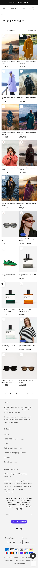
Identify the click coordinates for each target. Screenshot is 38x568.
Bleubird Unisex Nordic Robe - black (10, 204)
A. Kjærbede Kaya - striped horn (9, 239)
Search (6, 434)
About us (7, 443)
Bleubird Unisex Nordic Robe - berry (27, 204)
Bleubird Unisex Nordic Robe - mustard (27, 62)
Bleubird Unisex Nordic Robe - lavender (10, 98)
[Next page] (33, 394)
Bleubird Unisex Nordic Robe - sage (10, 62)
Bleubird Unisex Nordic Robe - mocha (27, 168)
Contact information (20, 563)
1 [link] (5, 394)
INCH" (10, 557)
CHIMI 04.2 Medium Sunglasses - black (7, 381)
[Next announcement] (34, 2)
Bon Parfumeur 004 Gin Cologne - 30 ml (9, 346)
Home (1, 14)
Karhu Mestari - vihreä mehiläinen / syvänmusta (9, 275)
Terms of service (19, 560)
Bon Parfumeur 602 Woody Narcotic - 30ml (10, 310)
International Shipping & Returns (15, 453)
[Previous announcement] (4, 2)
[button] (4, 8)
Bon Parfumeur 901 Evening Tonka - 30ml (27, 275)
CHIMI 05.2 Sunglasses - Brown (26, 381)
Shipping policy (30, 560)
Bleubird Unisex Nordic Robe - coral (10, 168)
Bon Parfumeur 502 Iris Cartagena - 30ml (26, 310)
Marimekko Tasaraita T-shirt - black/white (27, 346)
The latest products (10, 462)
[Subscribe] (31, 514)
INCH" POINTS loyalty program (14, 439)
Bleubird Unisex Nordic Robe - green (27, 133)
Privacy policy (8, 457)
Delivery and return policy (13, 448)
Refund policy (30, 557)
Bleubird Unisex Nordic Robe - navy (27, 98)
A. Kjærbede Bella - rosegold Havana (27, 239)
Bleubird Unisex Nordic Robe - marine (10, 133)
